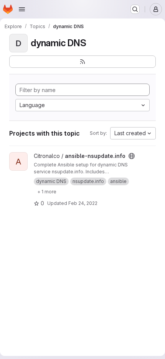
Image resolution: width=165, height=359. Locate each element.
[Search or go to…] (135, 9)
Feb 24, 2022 (82, 203)
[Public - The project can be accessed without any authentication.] (132, 156)
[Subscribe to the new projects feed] (82, 61)
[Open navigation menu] (22, 9)
